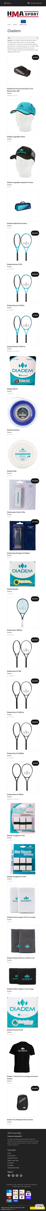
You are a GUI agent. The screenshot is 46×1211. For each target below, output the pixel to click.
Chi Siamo (10, 1163)
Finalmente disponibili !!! (14, 1136)
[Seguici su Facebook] (9, 1176)
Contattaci (10, 1165)
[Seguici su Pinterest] (17, 1176)
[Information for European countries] (23, 22)
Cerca (9, 1153)
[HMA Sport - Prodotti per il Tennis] (23, 14)
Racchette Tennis (12, 1158)
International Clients (13, 1168)
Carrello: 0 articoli (36, 3)
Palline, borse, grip (12, 1160)
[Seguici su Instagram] (21, 1176)
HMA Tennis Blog (14, 1133)
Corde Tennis (11, 1155)
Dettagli (13, 1209)
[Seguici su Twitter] (13, 1176)
